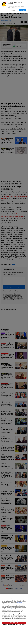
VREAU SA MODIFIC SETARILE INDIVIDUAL (14, 624)
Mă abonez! (23, 10)
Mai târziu (13, 10)
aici (11, 608)
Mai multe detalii (19, 602)
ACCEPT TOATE (14, 622)
